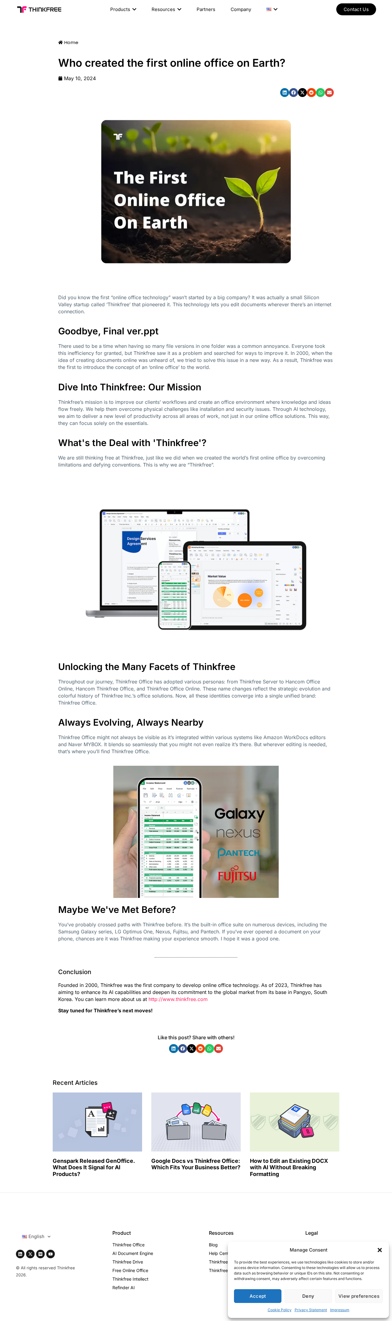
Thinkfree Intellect (130, 1279)
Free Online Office (130, 1270)
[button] (380, 1250)
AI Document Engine (132, 1253)
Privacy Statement (311, 1310)
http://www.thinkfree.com (177, 999)
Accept (258, 1296)
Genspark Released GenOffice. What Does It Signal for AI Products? (94, 1167)
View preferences (358, 1296)
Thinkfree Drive (127, 1261)
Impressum (339, 1310)
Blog (213, 1244)
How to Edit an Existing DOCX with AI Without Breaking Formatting (289, 1167)
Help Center (221, 1253)
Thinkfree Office (128, 1244)
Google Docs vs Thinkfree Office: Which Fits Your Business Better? (195, 1164)
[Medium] (40, 1254)
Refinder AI (123, 1287)
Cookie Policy (280, 1310)
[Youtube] (50, 1254)
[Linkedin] (20, 1254)
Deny (308, 1296)
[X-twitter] (30, 1254)
